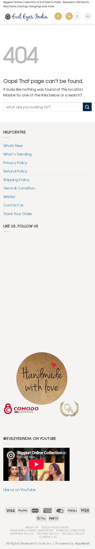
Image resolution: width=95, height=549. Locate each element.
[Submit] (87, 107)
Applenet (82, 543)
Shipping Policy (16, 179)
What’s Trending (17, 154)
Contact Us (13, 205)
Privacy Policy (15, 162)
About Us (31, 527)
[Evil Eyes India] (27, 16)
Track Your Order (17, 213)
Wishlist (9, 196)
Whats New (13, 145)
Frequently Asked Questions (31, 530)
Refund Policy (15, 171)
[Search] (69, 16)
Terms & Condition (19, 188)
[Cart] (87, 16)
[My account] (76, 16)
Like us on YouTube (19, 489)
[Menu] (58, 16)
